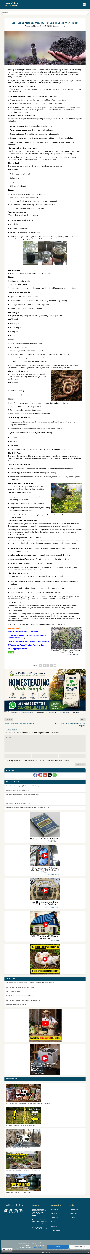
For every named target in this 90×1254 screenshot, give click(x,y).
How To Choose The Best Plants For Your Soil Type (28, 641)
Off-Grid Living (55, 1230)
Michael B (37, 26)
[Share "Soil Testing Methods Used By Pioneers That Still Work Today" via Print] (55, 665)
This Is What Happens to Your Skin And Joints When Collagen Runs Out (27, 807)
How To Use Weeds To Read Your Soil (23, 631)
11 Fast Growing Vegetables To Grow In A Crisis (39, 1228)
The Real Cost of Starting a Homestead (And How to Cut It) (23, 1170)
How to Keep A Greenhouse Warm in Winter (19, 996)
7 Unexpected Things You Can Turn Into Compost (28, 645)
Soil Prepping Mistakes (17, 648)
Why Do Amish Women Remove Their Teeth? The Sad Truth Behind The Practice (30, 983)
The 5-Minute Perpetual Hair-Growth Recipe (19, 803)
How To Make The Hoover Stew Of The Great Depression (23, 1000)
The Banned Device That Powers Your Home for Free (22, 799)
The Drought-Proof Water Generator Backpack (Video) (22, 794)
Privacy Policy (37, 1247)
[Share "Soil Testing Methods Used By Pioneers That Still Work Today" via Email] (51, 665)
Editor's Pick (54, 1209)
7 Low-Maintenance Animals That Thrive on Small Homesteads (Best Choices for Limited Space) (39, 1212)
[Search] (86, 13)
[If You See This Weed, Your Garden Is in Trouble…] (23, 1116)
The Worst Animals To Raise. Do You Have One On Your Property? (39, 1221)
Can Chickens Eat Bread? (13, 991)
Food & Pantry (55, 1222)
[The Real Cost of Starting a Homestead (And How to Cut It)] (23, 1160)
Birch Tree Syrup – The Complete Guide (18, 1148)
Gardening (56, 26)
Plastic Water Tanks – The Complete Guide (19, 1192)
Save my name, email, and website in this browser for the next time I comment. (38, 760)
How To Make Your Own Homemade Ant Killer (20, 987)
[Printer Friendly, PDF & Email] (11, 652)
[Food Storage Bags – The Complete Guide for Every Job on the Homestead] (23, 1093)
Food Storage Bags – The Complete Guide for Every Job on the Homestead (28, 1103)
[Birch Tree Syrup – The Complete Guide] (23, 1138)
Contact (72, 1217)
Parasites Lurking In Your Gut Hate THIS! (18, 790)
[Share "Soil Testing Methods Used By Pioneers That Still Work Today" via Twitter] (44, 665)
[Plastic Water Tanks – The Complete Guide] (23, 1183)
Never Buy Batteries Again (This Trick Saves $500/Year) (22, 786)
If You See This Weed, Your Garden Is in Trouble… (21, 1125)
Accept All (58, 1246)
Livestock (54, 1226)
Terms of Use (74, 1209)
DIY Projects (54, 1217)
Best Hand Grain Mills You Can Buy (16, 1004)
